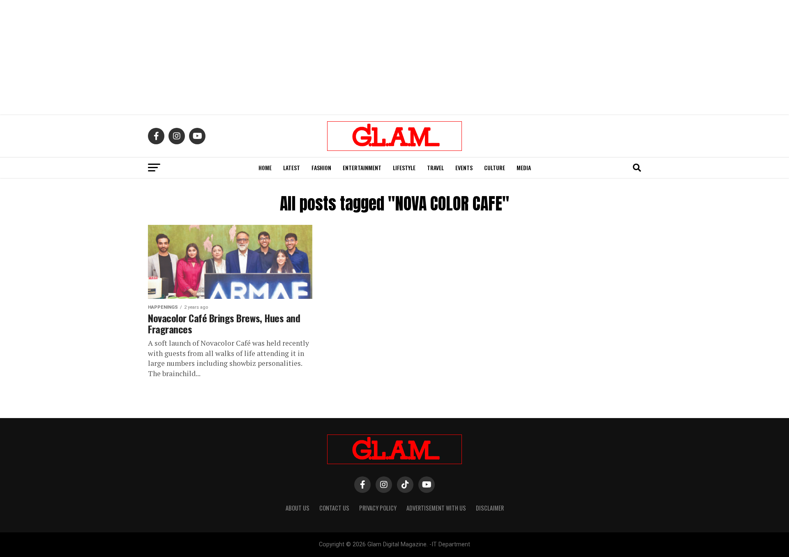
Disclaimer (490, 508)
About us (297, 508)
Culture (494, 167)
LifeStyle (404, 167)
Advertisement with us (436, 508)
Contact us (334, 508)
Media (524, 167)
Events (464, 167)
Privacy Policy (378, 508)
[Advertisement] (394, 57)
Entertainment (362, 167)
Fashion (321, 167)
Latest (291, 167)
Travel (435, 167)
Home (265, 167)
